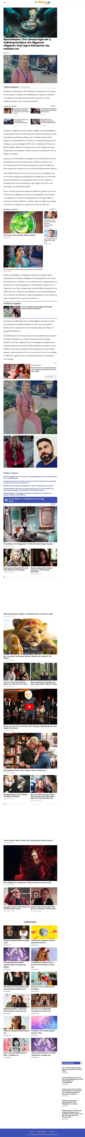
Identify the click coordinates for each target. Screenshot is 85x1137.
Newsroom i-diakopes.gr (11, 87)
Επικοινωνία (52, 1131)
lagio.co (56, 1134)
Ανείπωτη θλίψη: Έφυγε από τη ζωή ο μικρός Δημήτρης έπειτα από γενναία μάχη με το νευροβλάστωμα (30, 477)
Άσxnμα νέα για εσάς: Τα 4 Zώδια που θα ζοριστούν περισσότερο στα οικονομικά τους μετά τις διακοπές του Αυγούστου (29, 482)
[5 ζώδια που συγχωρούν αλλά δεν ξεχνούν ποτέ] (16, 1023)
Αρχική (31, 1131)
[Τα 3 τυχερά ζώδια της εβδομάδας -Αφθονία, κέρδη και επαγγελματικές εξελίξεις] (16, 954)
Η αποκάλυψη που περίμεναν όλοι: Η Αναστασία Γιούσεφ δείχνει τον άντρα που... (42, 965)
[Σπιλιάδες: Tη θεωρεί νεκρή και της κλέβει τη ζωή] (16, 932)
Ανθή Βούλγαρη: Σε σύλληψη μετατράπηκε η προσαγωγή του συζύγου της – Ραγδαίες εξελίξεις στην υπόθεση (27, 494)
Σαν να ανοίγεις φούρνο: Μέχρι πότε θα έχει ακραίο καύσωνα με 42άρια (37, 307)
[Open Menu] (4, 2)
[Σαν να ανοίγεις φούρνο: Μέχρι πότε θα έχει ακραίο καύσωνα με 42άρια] (12, 311)
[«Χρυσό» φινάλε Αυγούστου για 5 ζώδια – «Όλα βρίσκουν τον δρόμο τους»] (44, 1045)
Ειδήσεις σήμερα (10, 473)
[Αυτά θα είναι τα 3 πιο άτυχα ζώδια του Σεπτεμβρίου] (44, 978)
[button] (30, 22)
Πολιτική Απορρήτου (41, 1131)
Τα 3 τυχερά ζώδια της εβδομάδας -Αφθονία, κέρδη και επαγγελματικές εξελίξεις (14, 965)
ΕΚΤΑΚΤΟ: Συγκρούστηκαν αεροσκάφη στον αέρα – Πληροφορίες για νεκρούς (28, 485)
